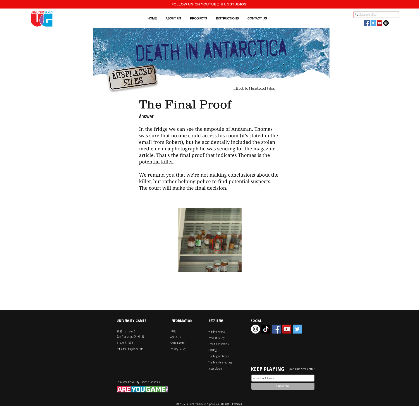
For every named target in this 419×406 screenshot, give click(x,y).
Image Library (215, 368)
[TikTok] (265, 329)
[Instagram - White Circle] (255, 329)
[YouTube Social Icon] (379, 23)
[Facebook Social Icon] (367, 23)
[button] (173, 18)
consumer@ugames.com (130, 349)
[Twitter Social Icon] (373, 23)
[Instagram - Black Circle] (386, 23)
